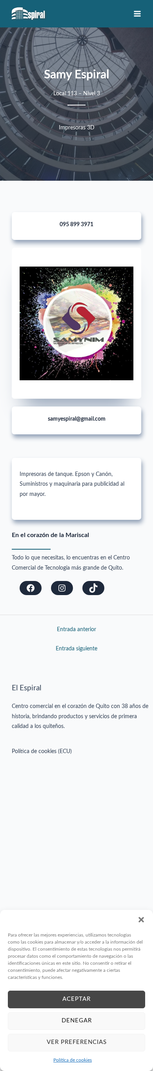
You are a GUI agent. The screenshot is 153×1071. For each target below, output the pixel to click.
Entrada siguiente (76, 649)
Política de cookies (72, 1060)
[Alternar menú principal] (137, 13)
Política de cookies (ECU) (42, 751)
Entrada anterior (76, 629)
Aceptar (76, 999)
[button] (141, 920)
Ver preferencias (77, 1042)
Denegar (77, 1021)
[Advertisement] (76, 837)
